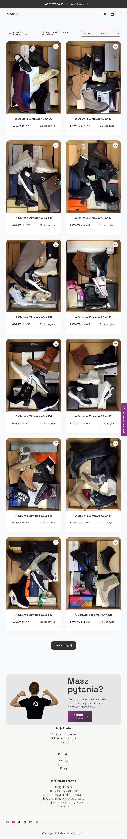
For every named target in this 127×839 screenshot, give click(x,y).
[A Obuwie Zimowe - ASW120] (33, 77)
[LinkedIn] (30, 822)
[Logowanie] (105, 14)
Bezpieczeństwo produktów (63, 798)
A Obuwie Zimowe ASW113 (93, 416)
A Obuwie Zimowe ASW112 (33, 516)
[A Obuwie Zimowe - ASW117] (93, 176)
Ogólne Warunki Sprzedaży (63, 795)
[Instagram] (13, 822)
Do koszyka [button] (47, 125)
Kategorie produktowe (19, 33)
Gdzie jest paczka (64, 738)
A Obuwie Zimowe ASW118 (33, 218)
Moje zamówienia (63, 734)
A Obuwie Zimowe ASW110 (33, 615)
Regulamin (63, 787)
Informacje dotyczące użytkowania (63, 802)
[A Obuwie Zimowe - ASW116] (33, 276)
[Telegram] (36, 822)
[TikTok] (19, 822)
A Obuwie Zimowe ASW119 (93, 119)
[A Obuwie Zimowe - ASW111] (93, 474)
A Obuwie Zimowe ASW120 (33, 119)
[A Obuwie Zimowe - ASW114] (33, 375)
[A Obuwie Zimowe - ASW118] (33, 176)
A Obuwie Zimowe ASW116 (33, 317)
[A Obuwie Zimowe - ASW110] (33, 573)
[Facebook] (7, 822)
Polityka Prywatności (63, 791)
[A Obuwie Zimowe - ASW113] (93, 375)
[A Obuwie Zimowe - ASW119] (93, 77)
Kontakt (64, 765)
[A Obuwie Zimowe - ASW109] (93, 573)
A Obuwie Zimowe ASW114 (33, 416)
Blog (63, 768)
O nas (63, 761)
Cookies (63, 806)
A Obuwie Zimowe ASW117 (93, 218)
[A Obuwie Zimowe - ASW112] (33, 474)
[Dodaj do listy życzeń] (56, 46)
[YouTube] (25, 822)
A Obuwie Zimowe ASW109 (93, 615)
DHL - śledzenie (63, 742)
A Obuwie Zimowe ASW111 (93, 516)
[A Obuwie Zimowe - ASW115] (93, 276)
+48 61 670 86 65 (53, 4)
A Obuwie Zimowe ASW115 (93, 317)
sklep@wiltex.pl (79, 4)
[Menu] (119, 14)
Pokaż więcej (63, 645)
